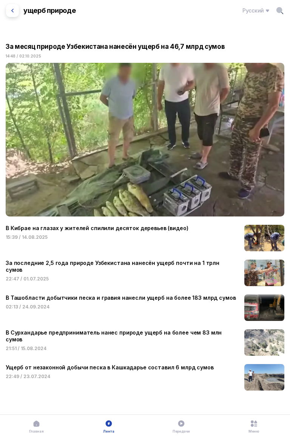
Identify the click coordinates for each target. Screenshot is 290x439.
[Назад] (12, 10)
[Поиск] (280, 10)
